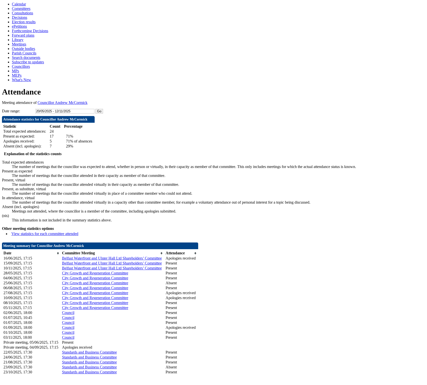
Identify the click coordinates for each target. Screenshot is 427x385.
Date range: (11, 111)
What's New (21, 80)
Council (68, 313)
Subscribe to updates (28, 62)
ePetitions (19, 26)
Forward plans (23, 35)
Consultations (22, 13)
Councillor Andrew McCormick (62, 102)
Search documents (26, 57)
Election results (24, 22)
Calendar (19, 4)
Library (17, 40)
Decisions (19, 17)
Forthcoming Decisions (30, 31)
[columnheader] (31, 253)
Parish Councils (24, 53)
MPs (15, 71)
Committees (21, 8)
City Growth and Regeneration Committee (95, 273)
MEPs (16, 75)
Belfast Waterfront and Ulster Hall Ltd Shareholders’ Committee (112, 258)
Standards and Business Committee (89, 352)
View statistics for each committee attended (44, 234)
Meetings (19, 44)
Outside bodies (23, 49)
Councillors (21, 66)
